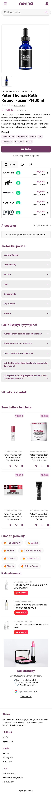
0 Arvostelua (19, 105)
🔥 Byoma (32, 542)
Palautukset (8, 781)
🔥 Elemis (9, 566)
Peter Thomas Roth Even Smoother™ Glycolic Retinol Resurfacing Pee (39, 459)
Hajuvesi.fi (19, 141)
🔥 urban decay (30, 558)
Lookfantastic (8, 136)
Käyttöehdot (26, 696)
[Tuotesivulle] (22, 465)
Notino (33, 136)
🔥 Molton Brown (29, 566)
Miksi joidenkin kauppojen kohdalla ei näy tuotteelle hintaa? (25, 377)
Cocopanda (7, 141)
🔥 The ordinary (12, 542)
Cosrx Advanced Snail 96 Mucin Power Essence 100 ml (30, 606)
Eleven (29, 141)
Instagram (8, 757)
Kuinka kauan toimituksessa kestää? (23, 333)
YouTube (7, 761)
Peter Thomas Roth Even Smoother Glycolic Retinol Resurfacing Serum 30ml (13, 460)
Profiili (5, 737)
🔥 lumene (9, 558)
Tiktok (6, 753)
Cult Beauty (22, 136)
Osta (28, 149)
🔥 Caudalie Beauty (31, 550)
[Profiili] (46, 3)
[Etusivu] (26, 3)
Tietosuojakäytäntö (13, 777)
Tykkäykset (8, 741)
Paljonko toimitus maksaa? (18, 343)
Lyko (40, 136)
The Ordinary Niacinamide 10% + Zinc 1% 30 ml (30, 586)
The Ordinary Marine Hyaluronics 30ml (31, 626)
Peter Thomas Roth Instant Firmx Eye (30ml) (39, 517)
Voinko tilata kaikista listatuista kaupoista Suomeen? (25, 364)
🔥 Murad (9, 550)
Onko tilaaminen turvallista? (18, 353)
